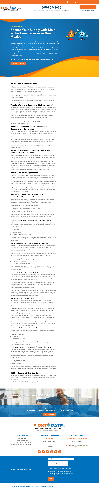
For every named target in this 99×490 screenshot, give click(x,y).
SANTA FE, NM (60, 410)
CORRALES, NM (65, 408)
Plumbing (25, 15)
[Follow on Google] (59, 451)
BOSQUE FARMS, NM (54, 408)
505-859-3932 (51, 7)
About (60, 15)
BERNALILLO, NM (43, 408)
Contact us (49, 439)
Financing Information (88, 10)
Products (45, 15)
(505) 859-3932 (81, 2)
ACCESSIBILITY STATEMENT (23, 486)
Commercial (35, 15)
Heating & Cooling (14, 15)
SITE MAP (13, 486)
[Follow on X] (43, 451)
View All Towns (49, 414)
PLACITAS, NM (41, 410)
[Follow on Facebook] (39, 451)
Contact (75, 15)
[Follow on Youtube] (47, 451)
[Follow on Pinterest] (55, 451)
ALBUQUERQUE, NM (25, 408)
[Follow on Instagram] (51, 451)
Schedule (90, 2)
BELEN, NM (34, 408)
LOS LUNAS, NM (31, 410)
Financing (53, 15)
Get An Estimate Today (87, 7)
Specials (71, 2)
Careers (68, 15)
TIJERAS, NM (69, 410)
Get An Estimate (85, 15)
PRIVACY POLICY (35, 486)
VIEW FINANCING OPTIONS (77, 439)
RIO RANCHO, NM (50, 410)
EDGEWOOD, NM (75, 408)
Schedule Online (18, 63)
